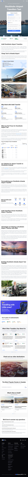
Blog (2, 452)
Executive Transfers (10, 454)
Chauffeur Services (10, 446)
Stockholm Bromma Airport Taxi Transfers (13, 376)
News (2, 446)
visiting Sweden (6, 168)
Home (8, 3)
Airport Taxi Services (10, 444)
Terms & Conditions (23, 446)
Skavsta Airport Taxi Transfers (22, 376)
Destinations (3, 454)
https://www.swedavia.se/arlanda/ (9, 66)
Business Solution (16, 444)
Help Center (3, 457)
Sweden (11, 3)
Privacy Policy (22, 444)
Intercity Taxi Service (10, 449)
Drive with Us (16, 450)
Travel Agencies (16, 446)
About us (3, 444)
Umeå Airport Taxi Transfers (4, 367)
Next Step (14, 30)
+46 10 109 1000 (6, 65)
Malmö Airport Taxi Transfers (13, 367)
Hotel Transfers (10, 452)
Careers (3, 449)
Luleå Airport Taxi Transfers (4, 376)
